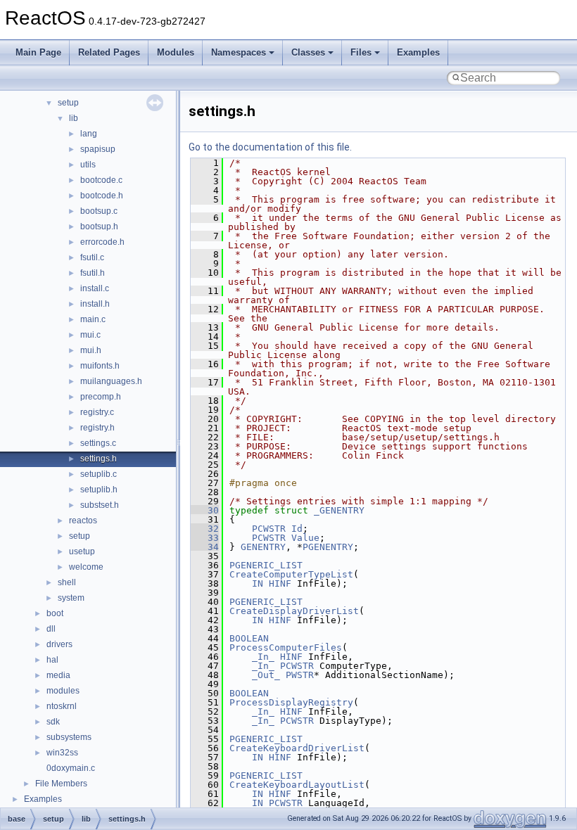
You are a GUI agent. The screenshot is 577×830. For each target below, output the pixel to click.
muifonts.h (100, 366)
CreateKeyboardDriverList (296, 748)
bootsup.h (99, 226)
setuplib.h (99, 489)
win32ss (62, 753)
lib (73, 118)
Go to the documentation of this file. (270, 147)
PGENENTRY (328, 547)
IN (257, 583)
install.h (95, 304)
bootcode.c (101, 180)
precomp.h (100, 397)
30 (205, 510)
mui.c (90, 335)
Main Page (38, 52)
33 (205, 537)
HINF (280, 583)
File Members (61, 783)
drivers (59, 644)
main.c (93, 319)
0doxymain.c (70, 768)
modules (63, 691)
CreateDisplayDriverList (294, 611)
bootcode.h (101, 195)
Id (297, 528)
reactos (83, 520)
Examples (418, 52)
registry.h (97, 428)
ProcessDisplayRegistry (291, 702)
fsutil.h (92, 273)
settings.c (98, 443)
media (58, 675)
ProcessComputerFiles (285, 647)
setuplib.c (98, 474)
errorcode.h (102, 242)
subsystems (68, 737)
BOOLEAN (249, 638)
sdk (53, 722)
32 (205, 528)
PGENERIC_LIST (266, 565)
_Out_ (266, 675)
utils (88, 165)
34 (205, 547)
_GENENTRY (339, 510)
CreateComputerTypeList (291, 574)
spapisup (97, 149)
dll (51, 629)
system (71, 598)
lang (88, 134)
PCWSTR (269, 528)
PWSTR (300, 675)
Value (305, 537)
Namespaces (238, 52)
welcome (86, 567)
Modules (175, 52)
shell (67, 582)
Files (361, 52)
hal (52, 660)
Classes (308, 52)
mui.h (90, 350)
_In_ (263, 656)
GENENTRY (263, 547)
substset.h (99, 505)
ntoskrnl (61, 706)
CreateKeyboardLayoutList (296, 784)
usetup (82, 551)
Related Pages (109, 52)
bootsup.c (99, 211)
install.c (94, 288)
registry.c (97, 412)
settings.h (98, 459)
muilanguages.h (111, 381)
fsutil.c (92, 257)
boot (54, 613)
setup (68, 103)
